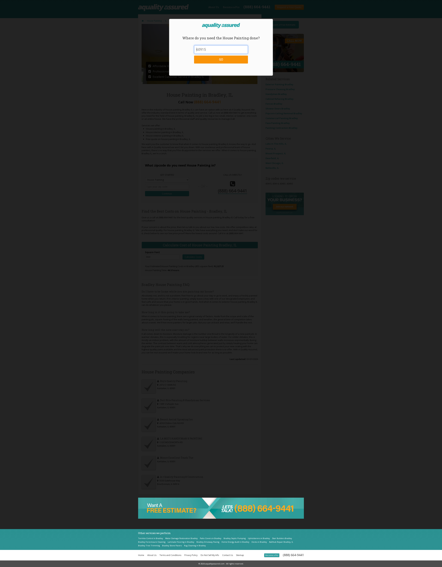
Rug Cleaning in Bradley (195, 545)
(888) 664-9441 (293, 555)
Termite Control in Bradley (150, 538)
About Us (151, 555)
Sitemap (240, 555)
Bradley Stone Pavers (172, 545)
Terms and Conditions (170, 555)
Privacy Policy (191, 555)
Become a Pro (271, 555)
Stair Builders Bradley (282, 538)
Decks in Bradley (259, 542)
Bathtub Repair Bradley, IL (281, 542)
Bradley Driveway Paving (207, 542)
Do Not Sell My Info (210, 555)
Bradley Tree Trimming (149, 545)
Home (141, 555)
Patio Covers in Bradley (210, 538)
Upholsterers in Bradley (259, 538)
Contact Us (227, 555)
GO (221, 59)
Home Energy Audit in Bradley (235, 542)
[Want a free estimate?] (221, 507)
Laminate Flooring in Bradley (181, 542)
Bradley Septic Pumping (235, 538)
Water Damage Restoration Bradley (181, 538)
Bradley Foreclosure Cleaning (151, 542)
